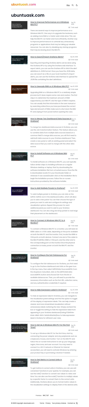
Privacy (48, 403)
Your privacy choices (59, 403)
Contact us (71, 403)
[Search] (73, 5)
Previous (38, 395)
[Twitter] (77, 403)
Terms (42, 403)
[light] (77, 5)
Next (51, 395)
